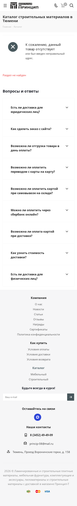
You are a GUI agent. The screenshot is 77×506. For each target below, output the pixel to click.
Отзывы (38, 319)
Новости (38, 309)
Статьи (38, 314)
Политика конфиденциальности (38, 334)
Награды (38, 324)
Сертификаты (38, 329)
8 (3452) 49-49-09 (41, 435)
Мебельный (39, 374)
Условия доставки (38, 354)
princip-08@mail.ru (41, 443)
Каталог (38, 368)
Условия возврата (38, 359)
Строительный (38, 379)
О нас (38, 304)
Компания (38, 298)
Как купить (38, 343)
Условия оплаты (38, 349)
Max (37, 417)
